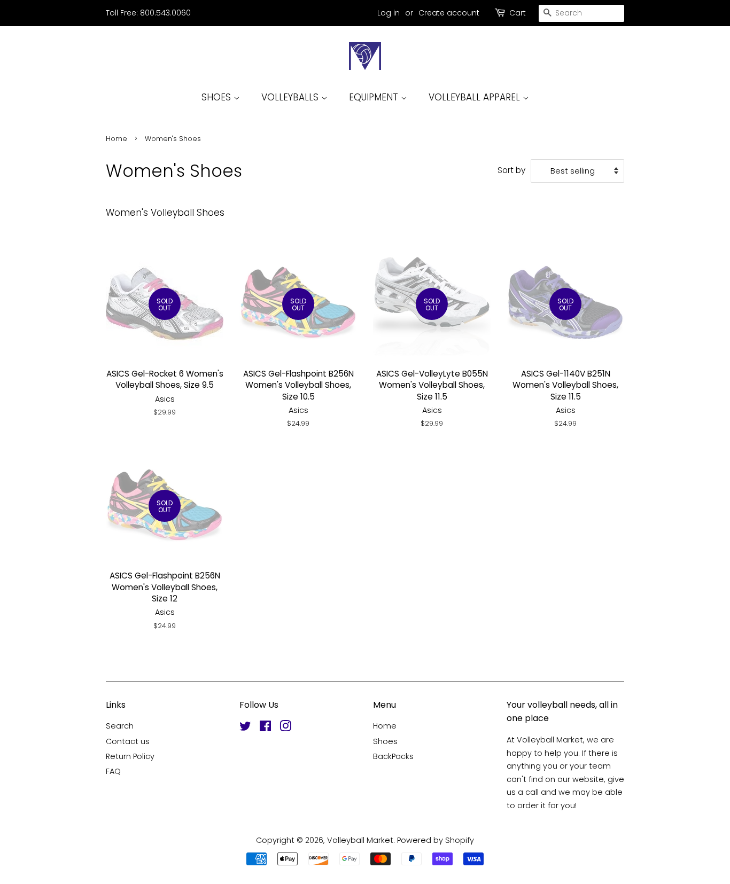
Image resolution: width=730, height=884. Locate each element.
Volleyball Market (360, 840)
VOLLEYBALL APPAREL (476, 97)
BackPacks (393, 756)
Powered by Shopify (435, 840)
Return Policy (130, 756)
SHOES (217, 97)
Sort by (511, 170)
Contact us (128, 741)
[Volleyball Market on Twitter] (245, 728)
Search (120, 726)
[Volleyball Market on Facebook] (265, 728)
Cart (517, 12)
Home (116, 138)
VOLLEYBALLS (291, 97)
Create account (448, 12)
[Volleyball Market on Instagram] (285, 728)
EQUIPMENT (375, 97)
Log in (388, 12)
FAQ (113, 771)
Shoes (385, 741)
